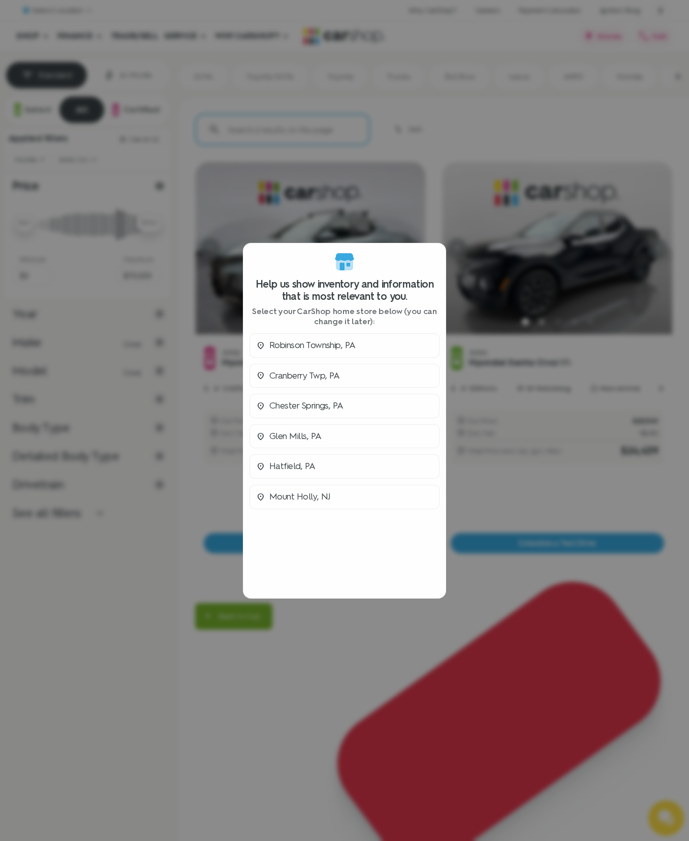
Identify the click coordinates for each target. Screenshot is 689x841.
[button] (344, 345)
